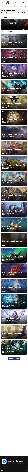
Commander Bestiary (11, 12)
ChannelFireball (22, 12)
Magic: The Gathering (8, 11)
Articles (3, 12)
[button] (25, 6)
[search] (12, 6)
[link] (8, 2)
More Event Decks (14, 358)
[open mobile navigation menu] (2, 2)
